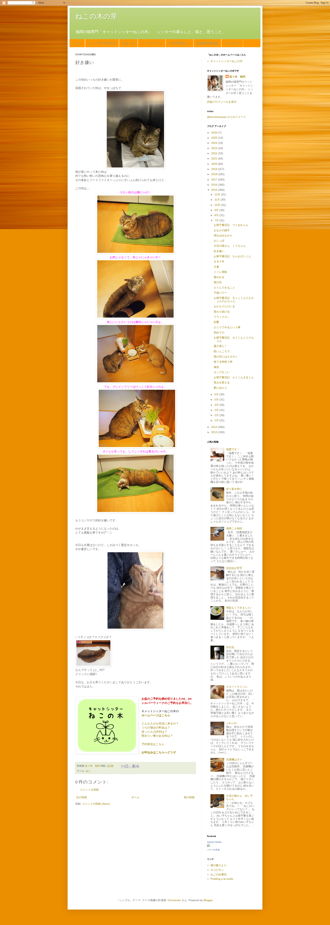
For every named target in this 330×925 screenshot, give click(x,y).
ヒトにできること (224, 287)
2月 (216, 415)
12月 (217, 194)
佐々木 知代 (237, 76)
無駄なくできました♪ (239, 607)
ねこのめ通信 (218, 874)
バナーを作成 (213, 850)
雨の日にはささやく (226, 356)
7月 (216, 220)
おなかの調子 (222, 230)
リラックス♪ (221, 316)
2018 (214, 174)
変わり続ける (222, 311)
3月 (216, 410)
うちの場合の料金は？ (156, 727)
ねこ (88, 771)
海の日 (218, 282)
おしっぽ (219, 240)
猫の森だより (218, 865)
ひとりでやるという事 (227, 327)
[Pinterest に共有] (137, 766)
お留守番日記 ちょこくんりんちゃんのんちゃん (234, 299)
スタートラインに (236, 686)
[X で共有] (130, 766)
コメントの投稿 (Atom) (96, 803)
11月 (217, 199)
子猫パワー (220, 292)
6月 (216, 394)
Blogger (208, 900)
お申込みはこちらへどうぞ (159, 752)
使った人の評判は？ (154, 731)
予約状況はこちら (153, 744)
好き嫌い (219, 251)
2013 (214, 432)
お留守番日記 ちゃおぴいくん (232, 256)
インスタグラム (151, 43)
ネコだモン (217, 869)
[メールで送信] (123, 766)
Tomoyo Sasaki (214, 842)
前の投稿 (189, 797)
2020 (214, 163)
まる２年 (219, 261)
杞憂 (216, 321)
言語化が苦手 (234, 568)
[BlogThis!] (127, 766)
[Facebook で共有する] (134, 766)
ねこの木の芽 (96, 16)
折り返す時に (234, 488)
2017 (214, 179)
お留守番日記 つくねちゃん (231, 224)
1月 (216, 420)
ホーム (77, 43)
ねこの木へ (232, 43)
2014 (214, 427)
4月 (216, 404)
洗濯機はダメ (234, 759)
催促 (216, 367)
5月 (216, 399)
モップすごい (222, 372)
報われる (219, 277)
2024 (214, 142)
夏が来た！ (220, 346)
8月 (216, 215)
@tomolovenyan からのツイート (226, 116)
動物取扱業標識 (207, 43)
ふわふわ (231, 722)
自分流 (230, 647)
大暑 (216, 266)
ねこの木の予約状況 (102, 43)
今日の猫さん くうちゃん (230, 245)
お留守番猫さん (179, 43)
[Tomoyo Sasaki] (208, 845)
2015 (214, 189)
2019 (214, 169)
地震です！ (232, 449)
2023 (214, 148)
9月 (216, 210)
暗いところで (222, 351)
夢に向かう (220, 387)
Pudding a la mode (221, 878)
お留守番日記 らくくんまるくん (234, 377)
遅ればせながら (223, 235)
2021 (214, 158)
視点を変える (222, 382)
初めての (219, 332)
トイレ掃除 (220, 271)
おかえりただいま (224, 306)
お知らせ (128, 43)
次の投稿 (81, 797)
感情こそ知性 (234, 528)
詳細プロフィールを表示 (221, 101)
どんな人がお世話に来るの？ (160, 723)
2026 (214, 132)
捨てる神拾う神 (223, 361)
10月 (217, 204)
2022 (214, 153)
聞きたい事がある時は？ (157, 735)
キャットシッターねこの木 (226, 61)
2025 (214, 137)
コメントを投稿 (89, 789)
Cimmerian (174, 900)
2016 (214, 184)
